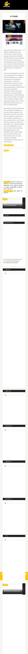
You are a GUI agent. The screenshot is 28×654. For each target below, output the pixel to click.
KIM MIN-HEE (19, 187)
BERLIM (5, 199)
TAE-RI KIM (18, 181)
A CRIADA (7, 187)
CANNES (18, 191)
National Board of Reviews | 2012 (12, 591)
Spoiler (5, 203)
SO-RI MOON (11, 183)
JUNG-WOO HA (9, 189)
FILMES (14, 191)
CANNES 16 (16, 185)
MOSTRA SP (6, 192)
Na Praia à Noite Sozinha (10, 205)
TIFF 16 (11, 185)
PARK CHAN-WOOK (18, 183)
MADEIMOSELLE (6, 185)
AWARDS (5, 585)
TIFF (21, 191)
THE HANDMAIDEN (12, 187)
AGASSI (5, 189)
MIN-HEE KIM (13, 181)
